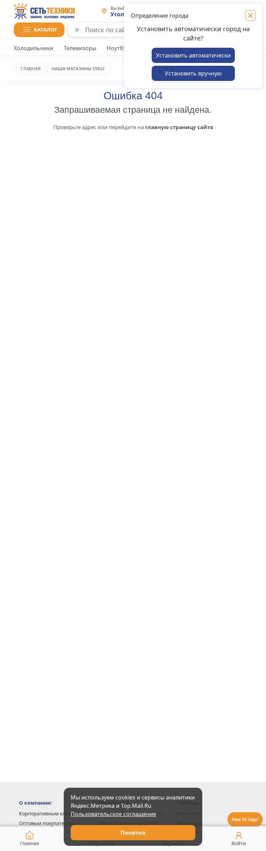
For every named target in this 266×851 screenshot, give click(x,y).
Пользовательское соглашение (113, 814)
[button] (39, 29)
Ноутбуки (119, 48)
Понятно (133, 832)
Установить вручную (193, 73)
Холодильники (33, 48)
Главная (31, 68)
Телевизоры (80, 48)
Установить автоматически (193, 55)
